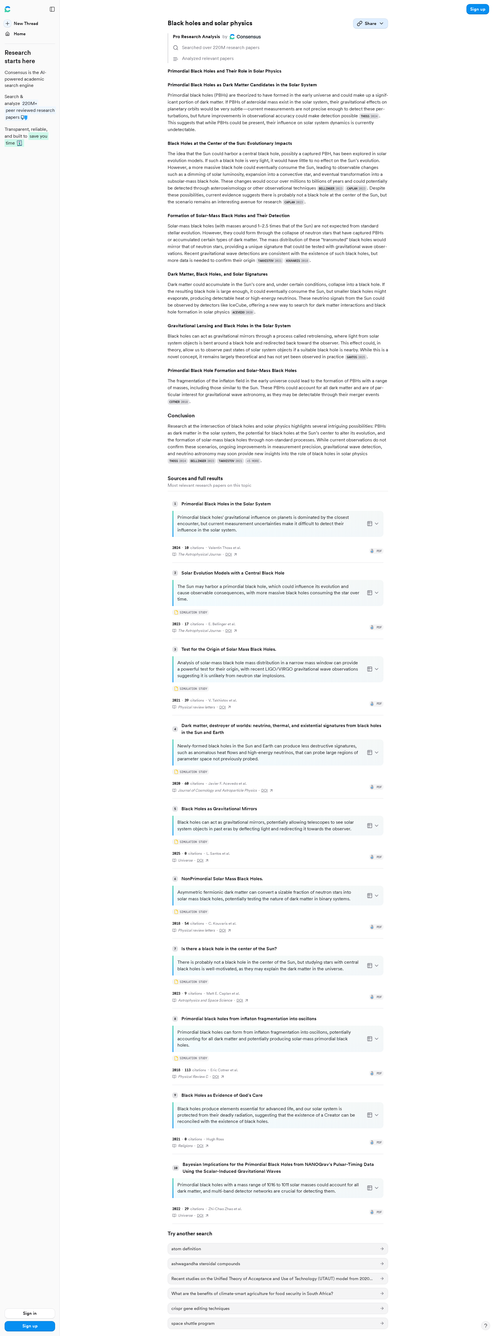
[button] (477, 9)
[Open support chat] (485, 1325)
